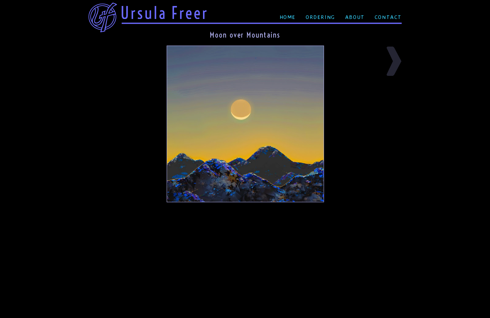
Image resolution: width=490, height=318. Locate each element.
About (355, 17)
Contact (388, 17)
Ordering (320, 17)
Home (288, 17)
